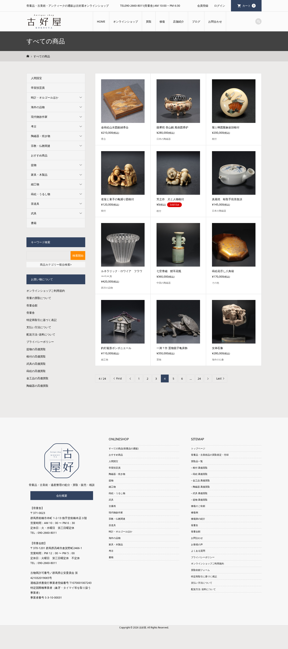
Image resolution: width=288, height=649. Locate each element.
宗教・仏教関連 (40, 146)
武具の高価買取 (36, 364)
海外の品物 (38, 107)
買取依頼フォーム (200, 570)
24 (199, 378)
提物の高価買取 (36, 349)
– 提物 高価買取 (199, 499)
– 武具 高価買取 (199, 493)
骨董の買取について (38, 298)
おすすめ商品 (39, 155)
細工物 (35, 184)
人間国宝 (36, 78)
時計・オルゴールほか (44, 97)
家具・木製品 (39, 174)
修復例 (194, 512)
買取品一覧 (197, 461)
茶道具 (35, 204)
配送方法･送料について (40, 334)
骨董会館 (31, 305)
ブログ (196, 21)
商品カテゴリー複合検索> (56, 264)
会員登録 (202, 5)
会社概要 (61, 495)
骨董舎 (30, 312)
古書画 (112, 506)
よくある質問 (198, 550)
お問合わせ (215, 21)
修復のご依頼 (198, 506)
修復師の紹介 (198, 518)
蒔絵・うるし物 (40, 194)
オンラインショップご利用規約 (45, 291)
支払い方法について (38, 327)
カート (248, 5)
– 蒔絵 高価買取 (199, 474)
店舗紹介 (178, 21)
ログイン (219, 5)
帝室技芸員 (38, 88)
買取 (148, 21)
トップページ (198, 448)
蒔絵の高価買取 (36, 371)
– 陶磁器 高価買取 (200, 486)
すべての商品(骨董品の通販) (124, 448)
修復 (162, 21)
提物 (33, 165)
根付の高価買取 (36, 356)
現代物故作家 (39, 117)
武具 (33, 213)
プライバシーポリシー (40, 342)
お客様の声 (197, 544)
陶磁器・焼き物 (40, 136)
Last (219, 378)
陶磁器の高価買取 (37, 386)
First (119, 378)
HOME (101, 21)
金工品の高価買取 (37, 378)
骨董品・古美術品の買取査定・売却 (210, 454)
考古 (33, 126)
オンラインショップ (125, 21)
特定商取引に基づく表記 (41, 320)
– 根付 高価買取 (199, 467)
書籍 (33, 223)
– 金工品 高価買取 (200, 480)
